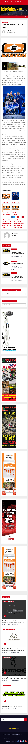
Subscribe (8, 741)
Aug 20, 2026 (14, 256)
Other (5, 629)
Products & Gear (11, 601)
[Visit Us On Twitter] (23, 741)
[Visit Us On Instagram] (20, 741)
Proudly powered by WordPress (9, 734)
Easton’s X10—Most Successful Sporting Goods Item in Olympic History (7, 223)
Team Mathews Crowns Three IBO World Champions (17, 265)
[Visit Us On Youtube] (25, 741)
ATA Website (14, 741)
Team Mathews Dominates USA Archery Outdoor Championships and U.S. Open (18, 252)
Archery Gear (14, 738)
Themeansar (13, 735)
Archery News (21, 738)
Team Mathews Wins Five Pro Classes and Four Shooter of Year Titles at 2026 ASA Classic (17, 276)
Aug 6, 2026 (14, 280)
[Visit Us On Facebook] (18, 741)
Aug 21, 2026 (7, 624)
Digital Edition (7, 738)
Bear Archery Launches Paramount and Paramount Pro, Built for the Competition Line (13, 622)
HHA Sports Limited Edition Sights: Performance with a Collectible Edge (12, 705)
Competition (5, 22)
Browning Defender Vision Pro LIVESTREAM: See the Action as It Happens (14, 677)
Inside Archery (11, 30)
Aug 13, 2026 (14, 267)
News (5, 601)
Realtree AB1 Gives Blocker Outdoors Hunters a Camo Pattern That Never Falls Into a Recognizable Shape (13, 650)
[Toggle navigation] (26, 17)
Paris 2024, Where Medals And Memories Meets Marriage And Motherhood (19, 223)
